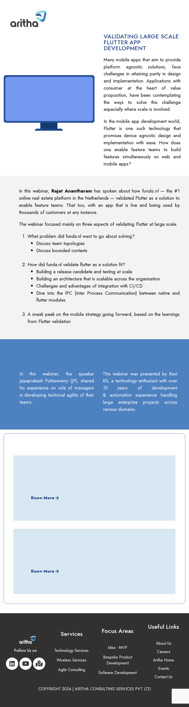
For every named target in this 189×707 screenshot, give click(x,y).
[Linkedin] (12, 664)
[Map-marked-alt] (39, 664)
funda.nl (150, 190)
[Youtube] (25, 664)
